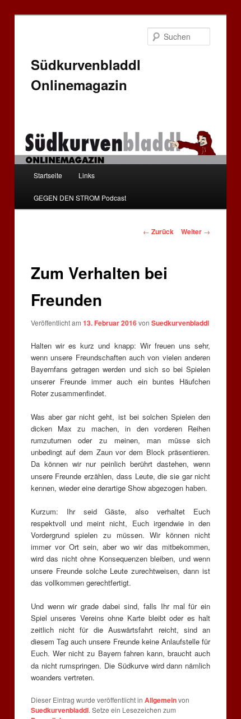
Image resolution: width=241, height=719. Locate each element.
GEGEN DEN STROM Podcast (80, 197)
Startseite (48, 175)
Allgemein (161, 700)
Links (86, 175)
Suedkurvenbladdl (180, 323)
